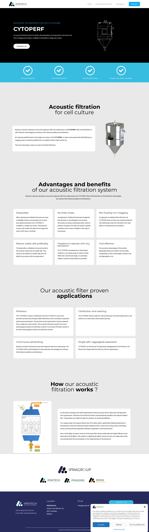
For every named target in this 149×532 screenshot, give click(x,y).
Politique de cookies (119, 529)
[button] (145, 507)
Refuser (119, 525)
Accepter (101, 525)
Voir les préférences (137, 525)
